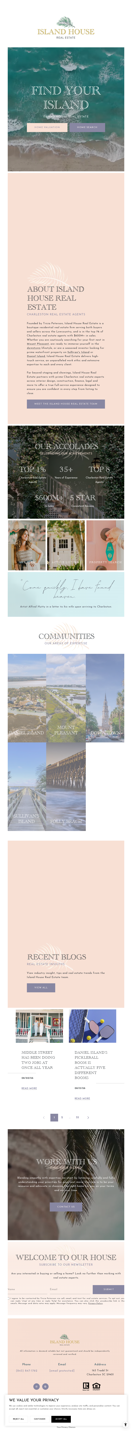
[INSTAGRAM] (36, 1386)
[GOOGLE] (45, 1386)
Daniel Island (36, 356)
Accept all (61, 1419)
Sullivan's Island (78, 352)
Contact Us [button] (66, 1207)
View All (41, 988)
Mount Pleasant (38, 344)
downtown (34, 348)
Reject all (18, 1419)
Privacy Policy (95, 1303)
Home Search (87, 127)
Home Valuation (47, 127)
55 (77, 1117)
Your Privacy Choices (66, 1427)
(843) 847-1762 (26, 1370)
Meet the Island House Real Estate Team (65, 404)
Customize (39, 1419)
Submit (109, 1289)
